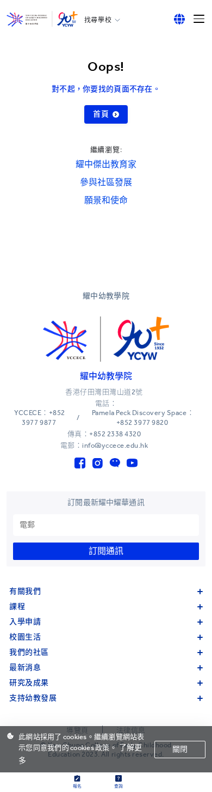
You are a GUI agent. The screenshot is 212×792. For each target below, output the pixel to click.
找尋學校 (97, 20)
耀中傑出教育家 (106, 164)
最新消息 (25, 667)
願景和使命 (106, 200)
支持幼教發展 (33, 698)
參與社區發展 (106, 182)
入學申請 (25, 621)
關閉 (180, 749)
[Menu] (198, 19)
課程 (17, 606)
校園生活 (25, 637)
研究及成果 (29, 682)
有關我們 (25, 591)
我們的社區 (29, 652)
